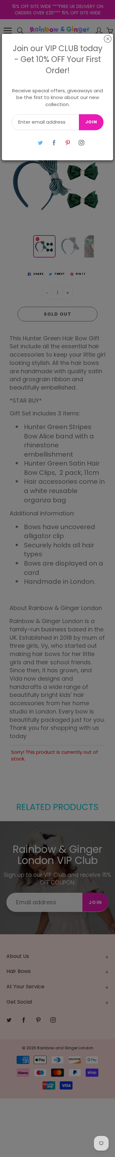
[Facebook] (53, 142)
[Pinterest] (67, 142)
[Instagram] (81, 142)
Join (91, 122)
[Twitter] (40, 142)
